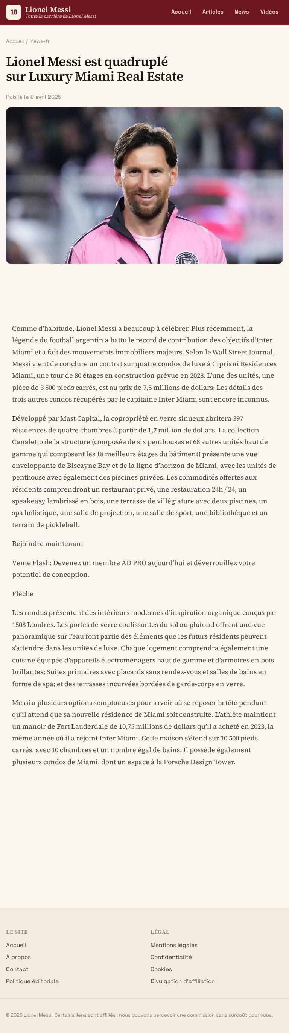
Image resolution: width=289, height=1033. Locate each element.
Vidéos (269, 11)
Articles (213, 11)
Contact (17, 969)
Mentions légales (174, 945)
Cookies (161, 969)
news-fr (40, 41)
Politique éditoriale (32, 981)
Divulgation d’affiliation (183, 981)
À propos (18, 957)
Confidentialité (171, 957)
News (241, 11)
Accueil (181, 11)
